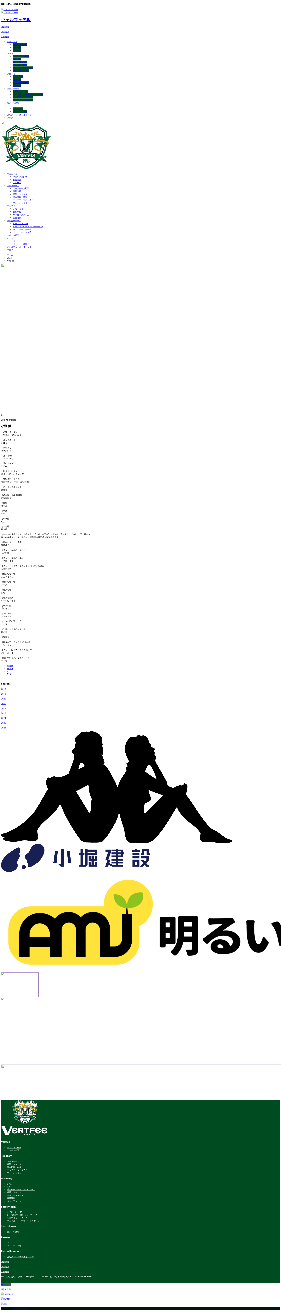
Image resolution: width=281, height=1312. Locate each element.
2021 (3, 703)
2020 (3, 698)
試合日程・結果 (20, 65)
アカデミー (12, 73)
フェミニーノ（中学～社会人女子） (23, 1220)
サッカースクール (21, 82)
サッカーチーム (14, 88)
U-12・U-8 (18, 76)
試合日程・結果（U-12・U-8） (21, 1189)
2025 (3, 722)
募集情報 (5, 26)
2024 (9, 257)
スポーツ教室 (13, 103)
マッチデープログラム (23, 67)
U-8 (8, 1186)
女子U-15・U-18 (20, 91)
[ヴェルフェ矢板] (24, 1133)
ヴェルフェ (12, 41)
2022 (3, 708)
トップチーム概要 (21, 56)
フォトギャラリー (21, 70)
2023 (3, 713)
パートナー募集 (20, 111)
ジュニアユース (14, 1201)
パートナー (12, 106)
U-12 (9, 1183)
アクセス (5, 31)
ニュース (17, 50)
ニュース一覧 (13, 1150)
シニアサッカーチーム (23, 97)
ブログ (10, 117)
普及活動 (17, 85)
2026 (3, 727)
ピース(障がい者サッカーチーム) (28, 94)
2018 (3, 689)
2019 (3, 693)
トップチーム (13, 53)
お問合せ (5, 36)
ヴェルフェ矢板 (16, 19)
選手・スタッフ (20, 62)
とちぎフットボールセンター (20, 114)
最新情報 (17, 59)
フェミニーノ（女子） (23, 100)
